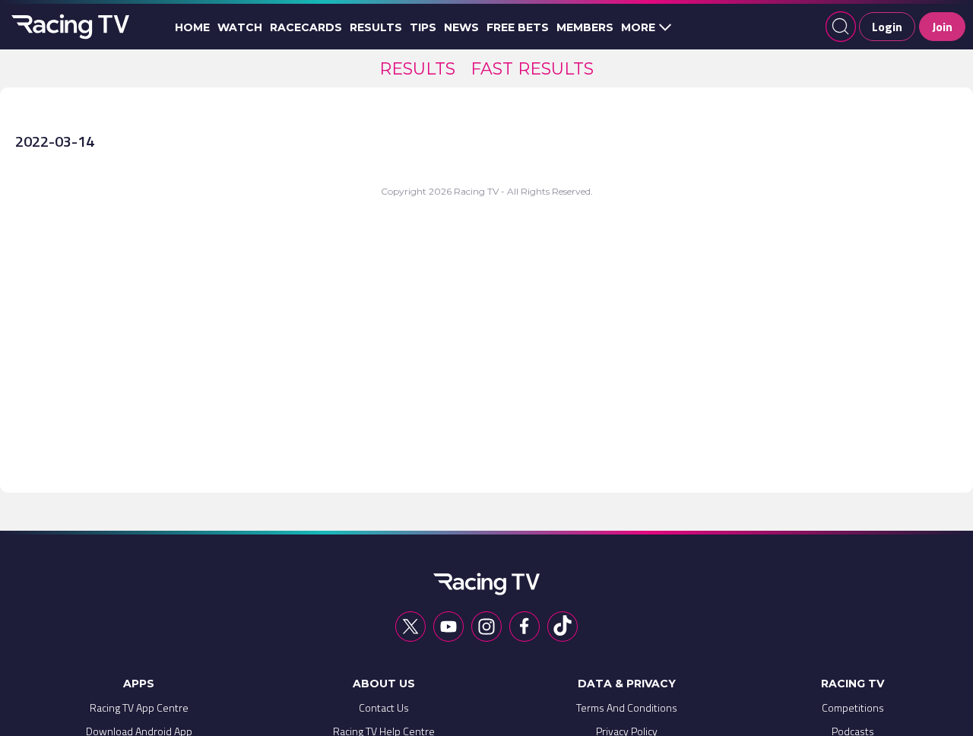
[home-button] (68, 26)
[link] (417, 69)
